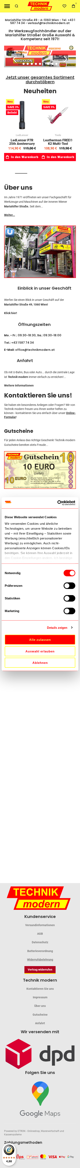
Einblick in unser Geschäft (44, 288)
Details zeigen (57, 627)
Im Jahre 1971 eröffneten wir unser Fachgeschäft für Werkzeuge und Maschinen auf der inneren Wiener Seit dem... (37, 202)
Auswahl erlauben (40, 651)
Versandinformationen (40, 925)
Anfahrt (25, 360)
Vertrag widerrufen (40, 969)
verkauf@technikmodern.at (49, 23)
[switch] (69, 586)
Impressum (40, 997)
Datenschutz (40, 942)
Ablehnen (40, 662)
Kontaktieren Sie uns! (38, 395)
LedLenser (22, 135)
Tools (58, 135)
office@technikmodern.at (35, 350)
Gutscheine (18, 431)
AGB (40, 933)
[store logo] (40, 6)
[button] (24, 64)
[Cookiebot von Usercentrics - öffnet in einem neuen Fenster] (57, 502)
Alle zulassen (40, 639)
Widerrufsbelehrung (40, 959)
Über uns (18, 187)
